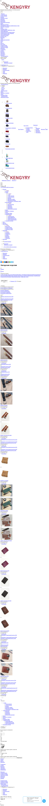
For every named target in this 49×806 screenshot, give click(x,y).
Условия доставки (4, 774)
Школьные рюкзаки (13, 275)
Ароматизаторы (11, 216)
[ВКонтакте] (1, 262)
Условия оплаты (3, 773)
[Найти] (1, 12)
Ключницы (30, 274)
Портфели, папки (20, 274)
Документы (2, 768)
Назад (7, 190)
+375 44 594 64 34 (4, 56)
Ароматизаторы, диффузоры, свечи (21, 276)
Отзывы (2, 765)
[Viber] (8, 262)
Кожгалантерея (11, 204)
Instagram (5, 69)
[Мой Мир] (4, 262)
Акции (1, 759)
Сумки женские (3, 274)
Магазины (2, 771)
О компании (2, 764)
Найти (2, 799)
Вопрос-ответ (3, 783)
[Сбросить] (1, 743)
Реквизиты (2, 776)
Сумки (9, 194)
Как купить (7, 226)
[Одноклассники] (3, 262)
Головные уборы (10, 276)
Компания (7, 232)
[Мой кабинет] (1, 181)
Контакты (2, 766)
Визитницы (35, 274)
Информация (3, 769)
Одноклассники (6, 70)
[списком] (1, 294)
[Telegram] (13, 262)
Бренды (2, 761)
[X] (6, 262)
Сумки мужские (10, 274)
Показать (2, 744)
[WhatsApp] (9, 262)
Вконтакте (5, 68)
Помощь (2, 778)
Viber (4, 71)
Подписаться (19, 757)
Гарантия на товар (4, 775)
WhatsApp (5, 73)
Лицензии (2, 767)
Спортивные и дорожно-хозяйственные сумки (26, 275)
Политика (2, 777)
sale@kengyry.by (4, 64)
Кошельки (26, 274)
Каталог (7, 191)
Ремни (7, 275)
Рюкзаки (15, 274)
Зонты (6, 276)
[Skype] (11, 262)
